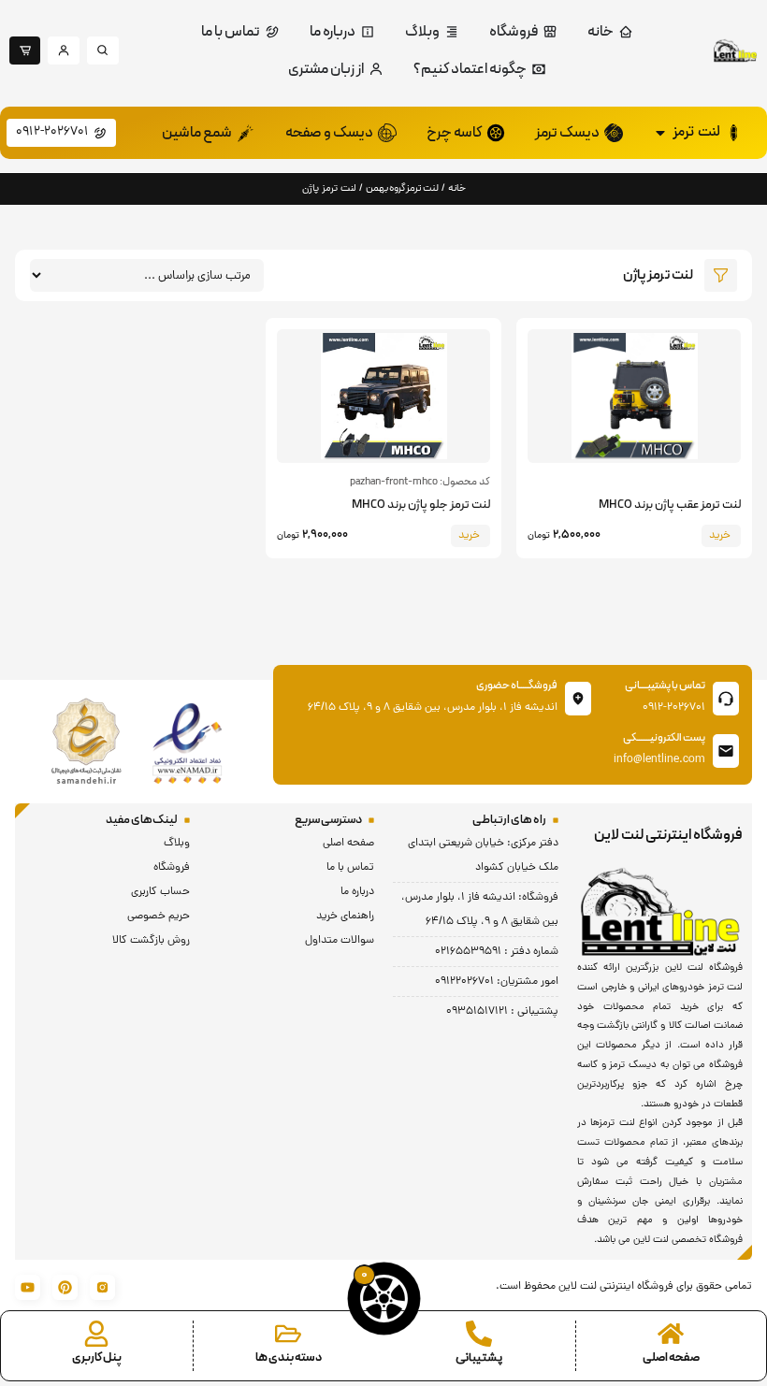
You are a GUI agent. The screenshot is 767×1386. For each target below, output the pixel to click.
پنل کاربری (97, 1358)
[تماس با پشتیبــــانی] (726, 698)
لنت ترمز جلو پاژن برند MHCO (421, 505)
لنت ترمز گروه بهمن (402, 188)
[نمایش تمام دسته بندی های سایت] (288, 1334)
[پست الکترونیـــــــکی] (726, 751)
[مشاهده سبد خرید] (384, 1298)
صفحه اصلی (671, 1358)
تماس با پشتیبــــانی (665, 685)
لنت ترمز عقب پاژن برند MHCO (670, 505)
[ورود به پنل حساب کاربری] (96, 1334)
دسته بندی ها (288, 1358)
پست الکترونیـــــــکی (664, 737)
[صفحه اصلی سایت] (671, 1334)
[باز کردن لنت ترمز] (660, 133)
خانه (457, 188)
